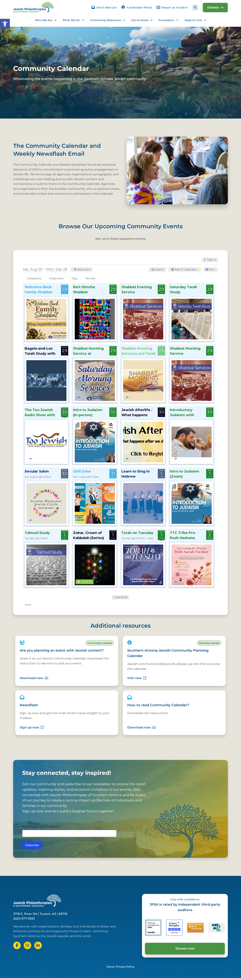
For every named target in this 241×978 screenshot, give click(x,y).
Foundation (166, 20)
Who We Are (43, 20)
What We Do (71, 20)
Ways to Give (193, 20)
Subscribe (32, 845)
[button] (5, 24)
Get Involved (139, 20)
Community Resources (105, 20)
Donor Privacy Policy (121, 966)
